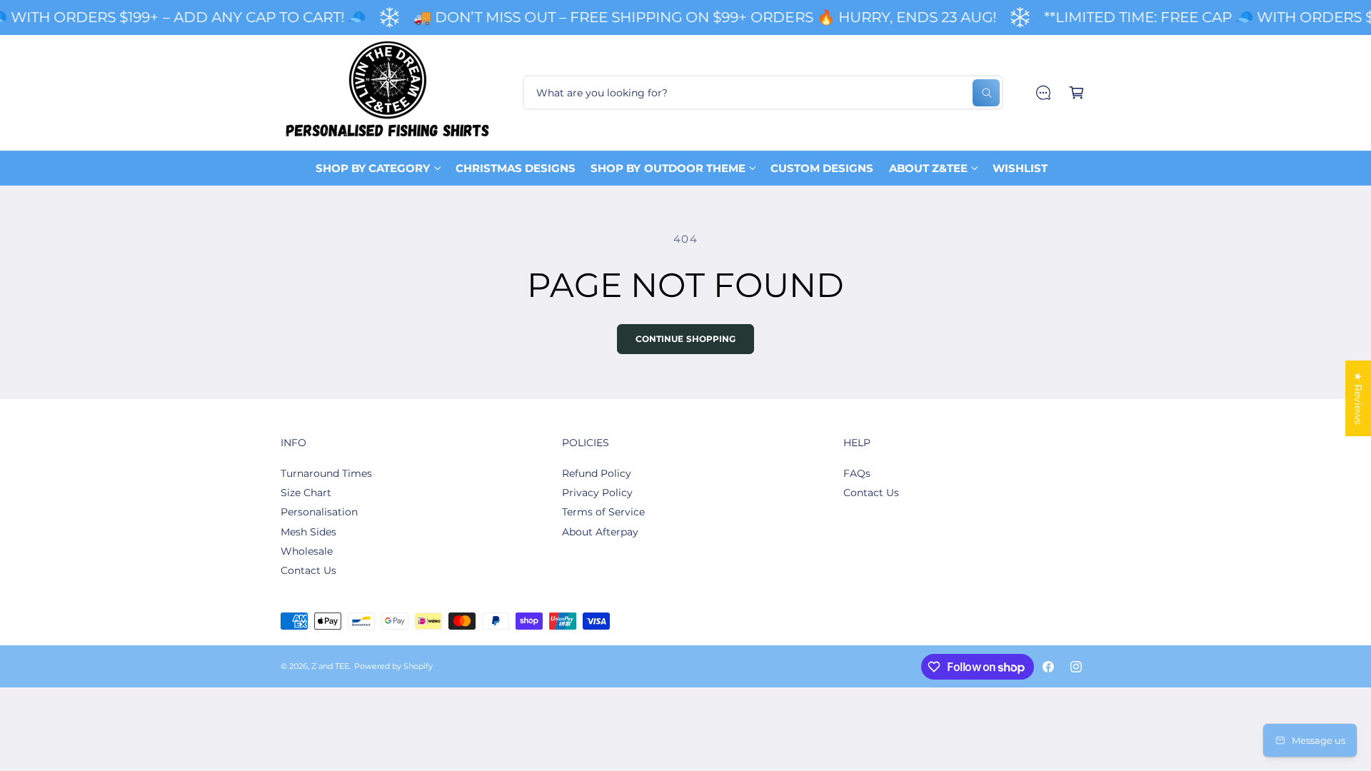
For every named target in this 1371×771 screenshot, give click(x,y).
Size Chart (306, 492)
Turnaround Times (326, 473)
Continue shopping (686, 339)
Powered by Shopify (393, 666)
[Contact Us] (1043, 92)
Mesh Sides (308, 532)
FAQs (856, 473)
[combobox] (763, 92)
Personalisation (319, 512)
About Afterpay (600, 532)
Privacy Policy (597, 492)
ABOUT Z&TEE (928, 168)
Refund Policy (596, 473)
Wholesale (307, 551)
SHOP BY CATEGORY (373, 168)
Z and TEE (330, 666)
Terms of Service (603, 512)
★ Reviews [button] (1358, 398)
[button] (1076, 92)
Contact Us (308, 570)
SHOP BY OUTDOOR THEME (668, 168)
